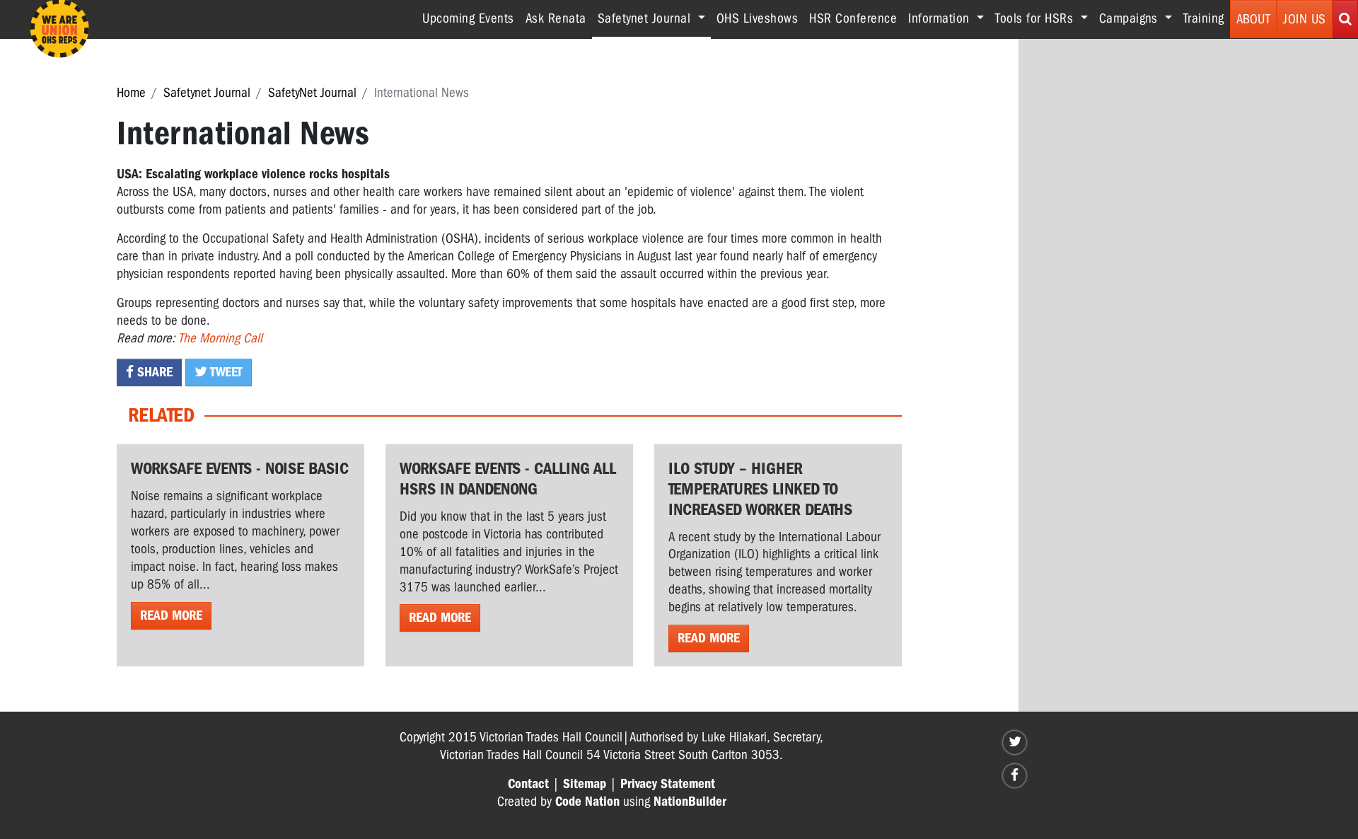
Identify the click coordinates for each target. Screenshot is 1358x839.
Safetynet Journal (206, 92)
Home (131, 92)
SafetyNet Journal (312, 92)
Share (153, 372)
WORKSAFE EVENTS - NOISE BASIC (240, 468)
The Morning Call (220, 338)
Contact (528, 784)
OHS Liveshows (757, 18)
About (1253, 19)
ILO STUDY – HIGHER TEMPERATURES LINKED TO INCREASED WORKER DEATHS (760, 488)
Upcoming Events (468, 18)
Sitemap (584, 784)
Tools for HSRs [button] (1036, 18)
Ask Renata (556, 18)
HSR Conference (853, 18)
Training (1203, 18)
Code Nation (587, 801)
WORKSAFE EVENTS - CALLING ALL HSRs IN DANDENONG (508, 478)
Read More (171, 615)
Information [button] (940, 18)
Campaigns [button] (1130, 18)
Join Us (1304, 19)
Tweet (225, 372)
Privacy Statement (667, 784)
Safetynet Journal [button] (654, 18)
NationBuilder (690, 801)
